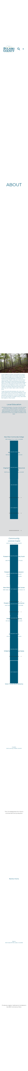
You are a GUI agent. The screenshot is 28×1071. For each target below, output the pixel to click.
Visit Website (14, 589)
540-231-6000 (14, 484)
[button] (19, 49)
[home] (8, 49)
